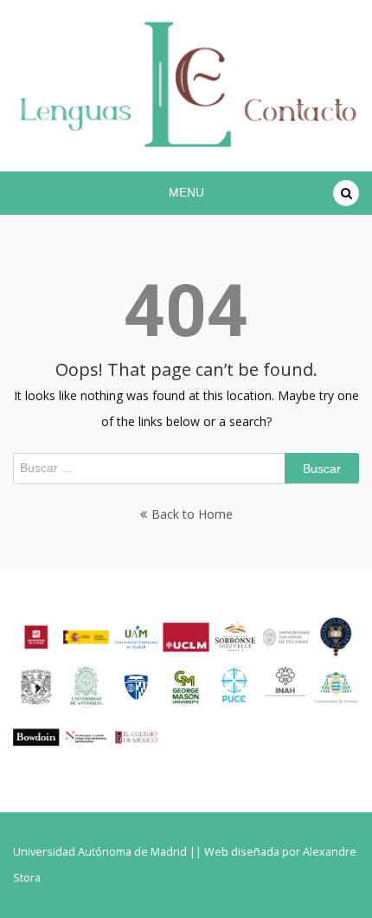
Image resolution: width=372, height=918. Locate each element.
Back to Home (192, 514)
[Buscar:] (186, 468)
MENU (186, 192)
